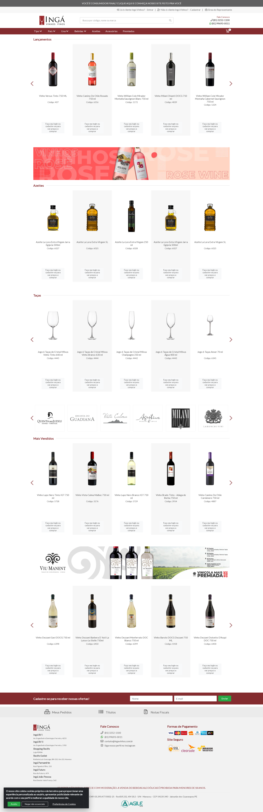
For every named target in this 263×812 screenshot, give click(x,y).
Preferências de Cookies (64, 804)
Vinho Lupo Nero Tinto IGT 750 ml (53, 496)
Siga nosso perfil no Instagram (119, 745)
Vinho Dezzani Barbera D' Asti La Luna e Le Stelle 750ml (92, 639)
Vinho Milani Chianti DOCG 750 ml (171, 97)
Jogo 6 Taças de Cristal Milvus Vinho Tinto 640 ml (53, 353)
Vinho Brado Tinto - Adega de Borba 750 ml (171, 496)
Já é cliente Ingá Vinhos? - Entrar (136, 10)
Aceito (14, 804)
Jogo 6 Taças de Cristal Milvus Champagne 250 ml (131, 353)
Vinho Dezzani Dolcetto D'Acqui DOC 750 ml (210, 639)
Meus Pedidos (61, 712)
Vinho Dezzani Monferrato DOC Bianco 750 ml (131, 639)
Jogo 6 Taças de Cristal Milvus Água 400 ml (171, 353)
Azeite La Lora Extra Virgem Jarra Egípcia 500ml (53, 243)
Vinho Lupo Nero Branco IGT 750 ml (131, 496)
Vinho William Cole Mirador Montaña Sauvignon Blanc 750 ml (131, 97)
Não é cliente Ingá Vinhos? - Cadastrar (181, 10)
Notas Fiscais (159, 712)
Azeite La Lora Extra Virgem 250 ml (131, 243)
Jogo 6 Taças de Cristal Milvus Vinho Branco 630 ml (92, 353)
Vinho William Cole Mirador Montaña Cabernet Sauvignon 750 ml (210, 98)
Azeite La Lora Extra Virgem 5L (92, 242)
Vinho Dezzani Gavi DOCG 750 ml (53, 637)
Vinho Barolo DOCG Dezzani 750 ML (171, 639)
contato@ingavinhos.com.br (118, 741)
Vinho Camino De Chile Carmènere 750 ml (210, 496)
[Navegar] (32, 83)
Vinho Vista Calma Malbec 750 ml (92, 495)
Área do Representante (220, 10)
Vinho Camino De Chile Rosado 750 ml (92, 97)
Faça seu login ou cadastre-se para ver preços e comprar (53, 127)
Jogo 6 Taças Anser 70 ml (210, 351)
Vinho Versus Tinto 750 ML (53, 95)
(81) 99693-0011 (221, 23)
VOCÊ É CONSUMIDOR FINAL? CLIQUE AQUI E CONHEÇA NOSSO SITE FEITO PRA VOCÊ (131, 3)
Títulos (110, 712)
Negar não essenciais (35, 804)
